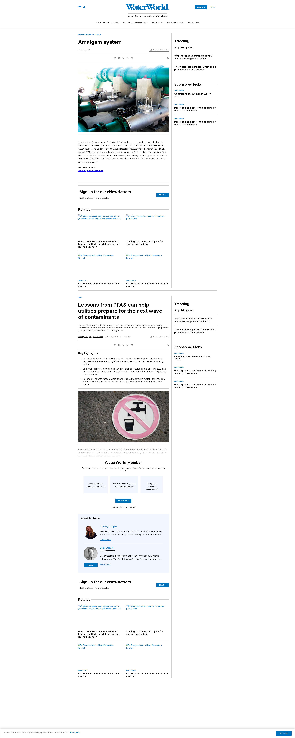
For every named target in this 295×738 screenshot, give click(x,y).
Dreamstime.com (159, 393)
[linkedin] (119, 58)
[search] (84, 7)
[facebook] (115, 58)
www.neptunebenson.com (90, 170)
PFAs (80, 297)
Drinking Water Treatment (107, 22)
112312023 (135, 393)
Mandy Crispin (84, 336)
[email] (132, 58)
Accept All (283, 733)
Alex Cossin (98, 336)
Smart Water (194, 22)
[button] (80, 7)
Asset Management (175, 22)
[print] (168, 58)
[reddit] (127, 58)
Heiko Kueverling (147, 393)
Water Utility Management (135, 22)
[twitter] (123, 58)
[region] (147, 733)
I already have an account (123, 507)
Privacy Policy (75, 732)
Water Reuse (157, 22)
